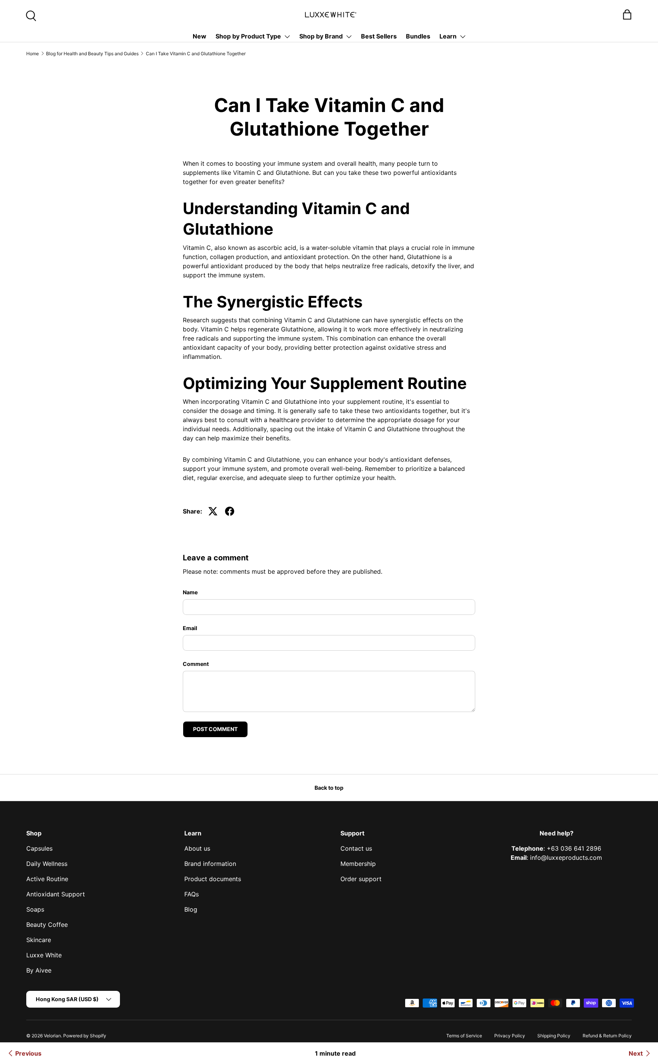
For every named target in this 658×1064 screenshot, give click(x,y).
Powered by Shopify (84, 1035)
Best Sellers (379, 36)
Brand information (210, 863)
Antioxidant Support (55, 894)
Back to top (329, 787)
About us (197, 848)
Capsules (39, 848)
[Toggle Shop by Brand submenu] (348, 36)
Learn (448, 36)
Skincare (38, 940)
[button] (627, 14)
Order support (361, 879)
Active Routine (47, 879)
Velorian (52, 1035)
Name (190, 592)
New (199, 36)
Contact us (356, 848)
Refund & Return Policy (607, 1035)
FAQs (191, 894)
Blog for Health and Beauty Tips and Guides (92, 53)
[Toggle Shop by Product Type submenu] (287, 36)
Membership (358, 863)
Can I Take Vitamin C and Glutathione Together (196, 53)
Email (190, 628)
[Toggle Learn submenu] (462, 36)
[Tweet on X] (212, 511)
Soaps (35, 909)
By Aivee (38, 970)
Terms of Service (464, 1035)
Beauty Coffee (47, 924)
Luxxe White (44, 955)
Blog (190, 909)
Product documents (212, 879)
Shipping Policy (553, 1035)
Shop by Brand (321, 36)
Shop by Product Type (248, 36)
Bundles (418, 36)
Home (32, 53)
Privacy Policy (509, 1035)
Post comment (215, 729)
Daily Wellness (46, 863)
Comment (196, 664)
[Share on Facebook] (229, 511)
